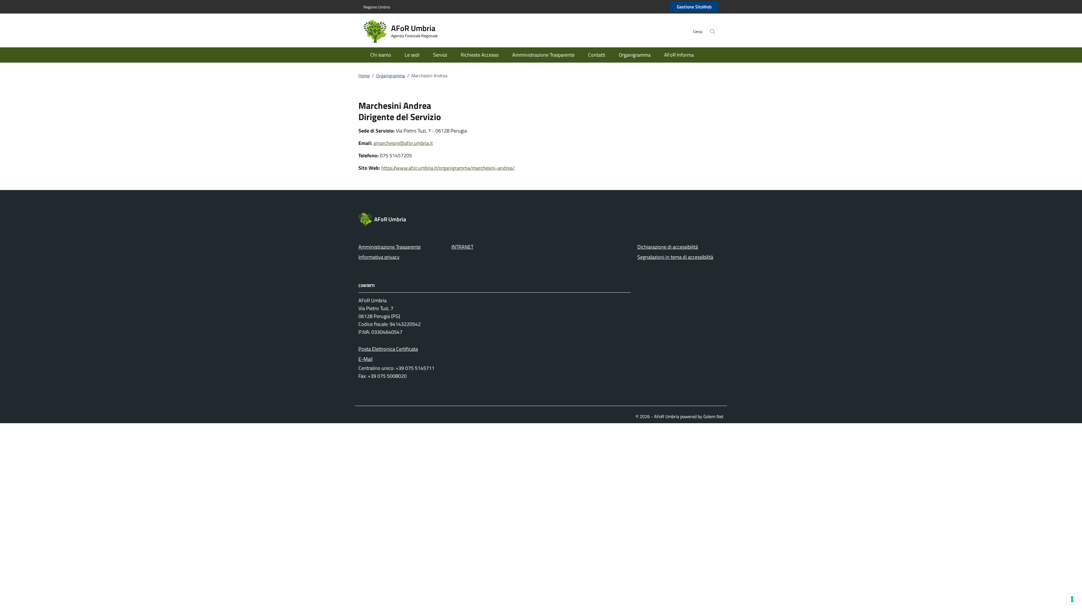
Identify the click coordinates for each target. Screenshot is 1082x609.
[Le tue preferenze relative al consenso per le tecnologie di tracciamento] (1072, 599)
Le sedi (412, 55)
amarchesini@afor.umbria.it (403, 143)
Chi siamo (380, 55)
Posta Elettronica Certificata (388, 349)
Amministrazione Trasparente (543, 55)
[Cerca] (713, 31)
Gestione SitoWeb (694, 6)
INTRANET (462, 247)
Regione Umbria (376, 7)
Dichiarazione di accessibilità (667, 247)
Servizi (440, 55)
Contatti (596, 55)
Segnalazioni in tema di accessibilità (675, 257)
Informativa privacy (379, 257)
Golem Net (713, 416)
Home (364, 75)
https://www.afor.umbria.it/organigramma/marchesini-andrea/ (448, 168)
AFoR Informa (679, 55)
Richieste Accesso (480, 55)
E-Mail (365, 359)
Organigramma (635, 55)
